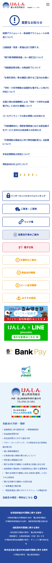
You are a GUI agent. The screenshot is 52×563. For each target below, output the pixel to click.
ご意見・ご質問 (29, 208)
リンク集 (28, 221)
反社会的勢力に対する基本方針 (17, 438)
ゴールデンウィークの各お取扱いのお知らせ (24, 115)
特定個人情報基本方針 (13, 459)
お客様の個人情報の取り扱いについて (20, 455)
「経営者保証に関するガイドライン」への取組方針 (25, 490)
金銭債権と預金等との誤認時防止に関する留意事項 (25, 468)
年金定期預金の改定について (16, 154)
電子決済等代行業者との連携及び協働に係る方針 (24, 464)
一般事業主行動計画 (12, 486)
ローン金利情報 (28, 285)
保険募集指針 (33, 429)
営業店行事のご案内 (28, 234)
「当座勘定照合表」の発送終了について (22, 67)
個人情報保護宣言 (11, 451)
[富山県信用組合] (21, 6)
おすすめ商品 (29, 298)
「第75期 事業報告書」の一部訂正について (23, 57)
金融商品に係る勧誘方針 (14, 429)
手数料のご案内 (28, 260)
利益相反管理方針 (11, 433)
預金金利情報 (28, 272)
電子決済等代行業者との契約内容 (18, 481)
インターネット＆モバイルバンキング (28, 195)
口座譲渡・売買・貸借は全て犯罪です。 (21, 47)
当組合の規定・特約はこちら (18, 497)
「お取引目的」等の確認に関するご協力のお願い (26, 77)
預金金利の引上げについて (15, 164)
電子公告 (28, 247)
